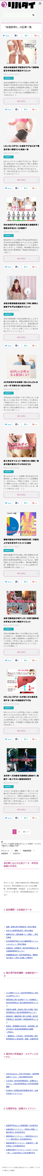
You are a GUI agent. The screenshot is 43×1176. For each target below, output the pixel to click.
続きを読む (21, 101)
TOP (21, 845)
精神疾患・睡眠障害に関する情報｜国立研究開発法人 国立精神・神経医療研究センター (22, 1019)
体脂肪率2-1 (9, 157)
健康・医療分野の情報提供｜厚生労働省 (21, 927)
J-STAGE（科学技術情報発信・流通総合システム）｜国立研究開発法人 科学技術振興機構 (22, 1084)
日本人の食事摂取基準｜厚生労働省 (19, 931)
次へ (25, 832)
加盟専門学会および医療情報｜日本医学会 (22, 1125)
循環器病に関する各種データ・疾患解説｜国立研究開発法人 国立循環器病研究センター (22, 1002)
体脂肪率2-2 (9, 78)
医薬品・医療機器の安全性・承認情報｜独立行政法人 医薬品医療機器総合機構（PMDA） (22, 1029)
